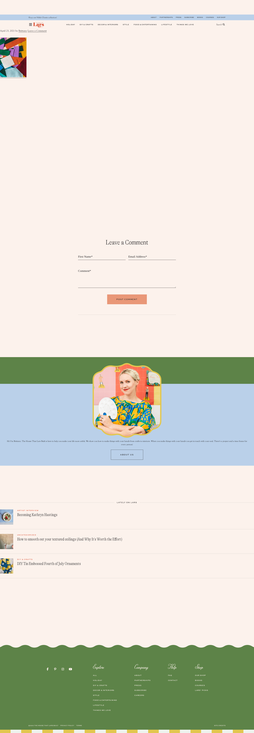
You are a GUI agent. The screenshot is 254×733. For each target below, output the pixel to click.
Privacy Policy (67, 725)
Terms (79, 725)
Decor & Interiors (103, 690)
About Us (127, 454)
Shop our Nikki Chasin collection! (42, 17)
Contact (173, 680)
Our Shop (221, 17)
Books (200, 17)
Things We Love (102, 710)
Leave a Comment (37, 30)
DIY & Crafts (100, 685)
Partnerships (166, 17)
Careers (139, 695)
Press (178, 17)
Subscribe (189, 17)
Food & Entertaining (105, 700)
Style (96, 695)
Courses (210, 17)
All (95, 675)
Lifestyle (98, 705)
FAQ (170, 675)
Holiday (97, 680)
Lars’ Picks (201, 690)
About (154, 17)
